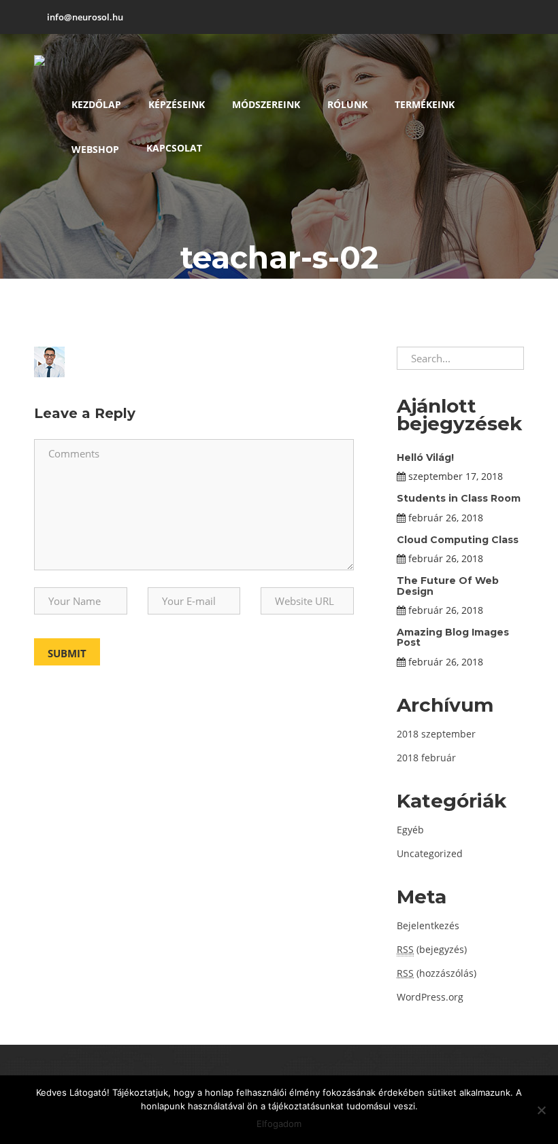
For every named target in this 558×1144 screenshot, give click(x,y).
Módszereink (266, 104)
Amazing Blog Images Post (453, 637)
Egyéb (410, 829)
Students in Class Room (459, 498)
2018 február (426, 757)
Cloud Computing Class (458, 540)
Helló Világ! (425, 457)
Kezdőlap (96, 104)
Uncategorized (430, 853)
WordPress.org (430, 996)
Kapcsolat (174, 147)
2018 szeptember (436, 733)
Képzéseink (176, 104)
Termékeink (425, 104)
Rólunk (347, 104)
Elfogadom (279, 1123)
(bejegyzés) (432, 949)
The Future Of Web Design (448, 585)
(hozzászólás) (436, 973)
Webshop (95, 149)
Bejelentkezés (428, 925)
